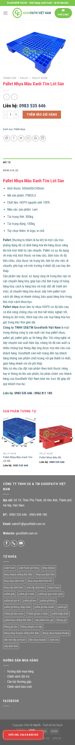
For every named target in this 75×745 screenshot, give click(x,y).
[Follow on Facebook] (6, 543)
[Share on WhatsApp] (6, 138)
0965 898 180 (38, 515)
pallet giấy (9, 593)
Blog (46, 738)
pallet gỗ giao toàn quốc (50, 593)
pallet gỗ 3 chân (26, 593)
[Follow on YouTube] (21, 543)
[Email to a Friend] (28, 138)
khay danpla (49, 567)
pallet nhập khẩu (60, 613)
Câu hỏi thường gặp (19, 682)
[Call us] (14, 543)
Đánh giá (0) (10, 170)
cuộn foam (9, 567)
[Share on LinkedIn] (42, 138)
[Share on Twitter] (21, 138)
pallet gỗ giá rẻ (11, 600)
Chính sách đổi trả (18, 676)
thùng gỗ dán (10, 626)
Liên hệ (56, 738)
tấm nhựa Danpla (37, 639)
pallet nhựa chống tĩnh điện (17, 620)
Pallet (24, 77)
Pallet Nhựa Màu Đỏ (50, 457)
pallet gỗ (62, 606)
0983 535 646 (32, 106)
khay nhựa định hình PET (40, 580)
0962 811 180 (43, 393)
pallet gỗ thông (47, 600)
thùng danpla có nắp (31, 626)
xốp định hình (11, 646)
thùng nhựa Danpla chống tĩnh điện (21, 633)
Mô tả (7, 162)
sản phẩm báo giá (44, 620)
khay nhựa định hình (14, 580)
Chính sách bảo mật (19, 687)
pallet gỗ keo (29, 600)
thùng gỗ (61, 620)
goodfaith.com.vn (26, 533)
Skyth (59, 725)
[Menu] (5, 13)
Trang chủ (9, 77)
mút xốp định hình (36, 587)
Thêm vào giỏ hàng (42, 114)
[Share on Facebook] (14, 138)
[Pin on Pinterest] (35, 138)
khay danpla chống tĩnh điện (18, 574)
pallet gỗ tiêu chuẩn (44, 606)
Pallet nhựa (39, 77)
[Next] (72, 446)
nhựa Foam (54, 587)
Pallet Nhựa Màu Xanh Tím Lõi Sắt (17, 459)
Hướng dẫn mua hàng (20, 671)
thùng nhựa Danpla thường (56, 633)
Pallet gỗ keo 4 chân (37, 613)
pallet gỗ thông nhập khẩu (17, 606)
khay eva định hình (45, 574)
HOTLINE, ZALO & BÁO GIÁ (23, 734)
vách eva (54, 639)
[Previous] (3, 446)
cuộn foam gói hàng (29, 567)
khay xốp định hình (13, 587)
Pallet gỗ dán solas (14, 613)
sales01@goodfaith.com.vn (28, 524)
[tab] (37, 162)
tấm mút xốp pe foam (14, 639)
